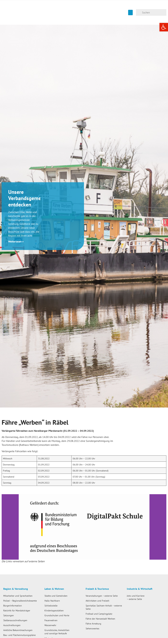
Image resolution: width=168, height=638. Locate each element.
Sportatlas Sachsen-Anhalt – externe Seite (104, 607)
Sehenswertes (92, 628)
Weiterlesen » (16, 241)
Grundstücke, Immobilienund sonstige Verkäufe (56, 632)
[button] (130, 12)
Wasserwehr (50, 625)
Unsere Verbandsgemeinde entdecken (29, 198)
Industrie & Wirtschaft (139, 588)
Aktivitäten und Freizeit (97, 600)
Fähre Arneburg (93, 623)
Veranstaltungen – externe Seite (102, 595)
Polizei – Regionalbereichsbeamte (20, 600)
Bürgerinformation (12, 605)
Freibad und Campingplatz (99, 613)
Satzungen (8, 615)
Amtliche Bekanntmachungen (17, 630)
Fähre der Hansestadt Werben (100, 618)
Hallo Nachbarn (52, 600)
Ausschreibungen (12, 625)
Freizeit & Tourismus (97, 588)
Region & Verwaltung (15, 588)
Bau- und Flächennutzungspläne (19, 635)
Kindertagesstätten (54, 610)
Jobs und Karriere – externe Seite (135, 597)
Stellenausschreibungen (15, 620)
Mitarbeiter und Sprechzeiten (17, 595)
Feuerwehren (50, 620)
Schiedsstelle (50, 605)
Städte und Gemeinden (55, 595)
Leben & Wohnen (54, 588)
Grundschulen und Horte (56, 615)
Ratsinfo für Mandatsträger (16, 610)
